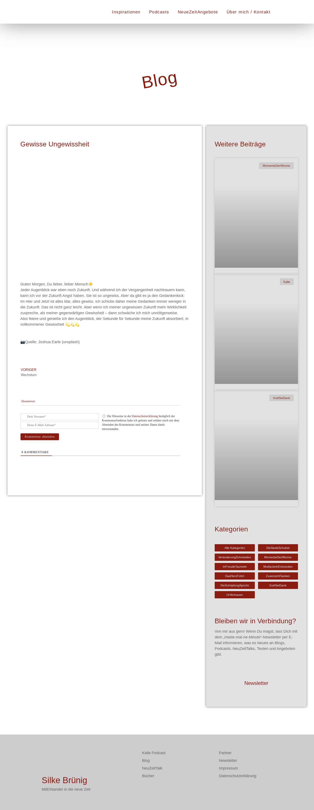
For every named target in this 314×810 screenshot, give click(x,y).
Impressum (228, 768)
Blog (146, 760)
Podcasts (159, 12)
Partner (225, 753)
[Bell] (171, 788)
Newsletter (256, 683)
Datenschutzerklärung (145, 416)
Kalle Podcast (154, 753)
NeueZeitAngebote (198, 12)
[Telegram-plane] (158, 788)
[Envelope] (145, 788)
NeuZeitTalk (152, 768)
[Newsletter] (256, 670)
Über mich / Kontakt (249, 12)
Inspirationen (126, 12)
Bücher (148, 776)
